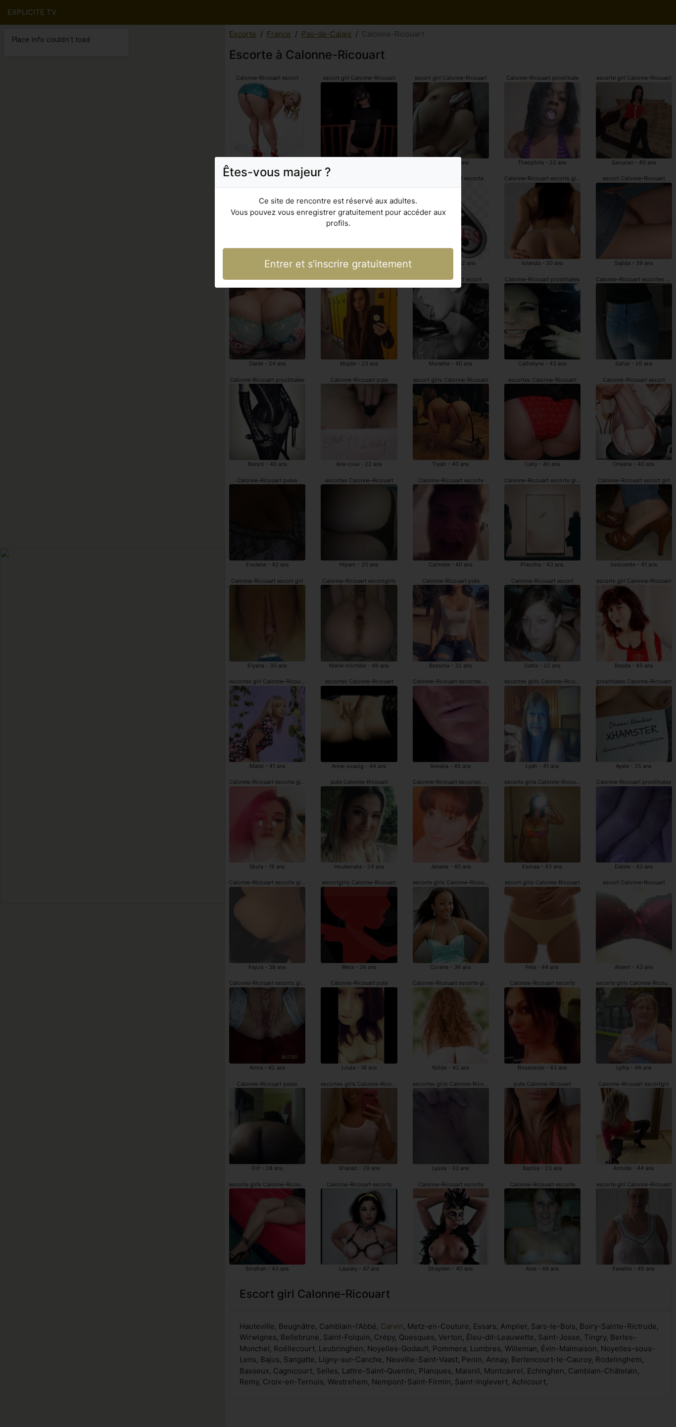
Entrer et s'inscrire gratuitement (338, 264)
